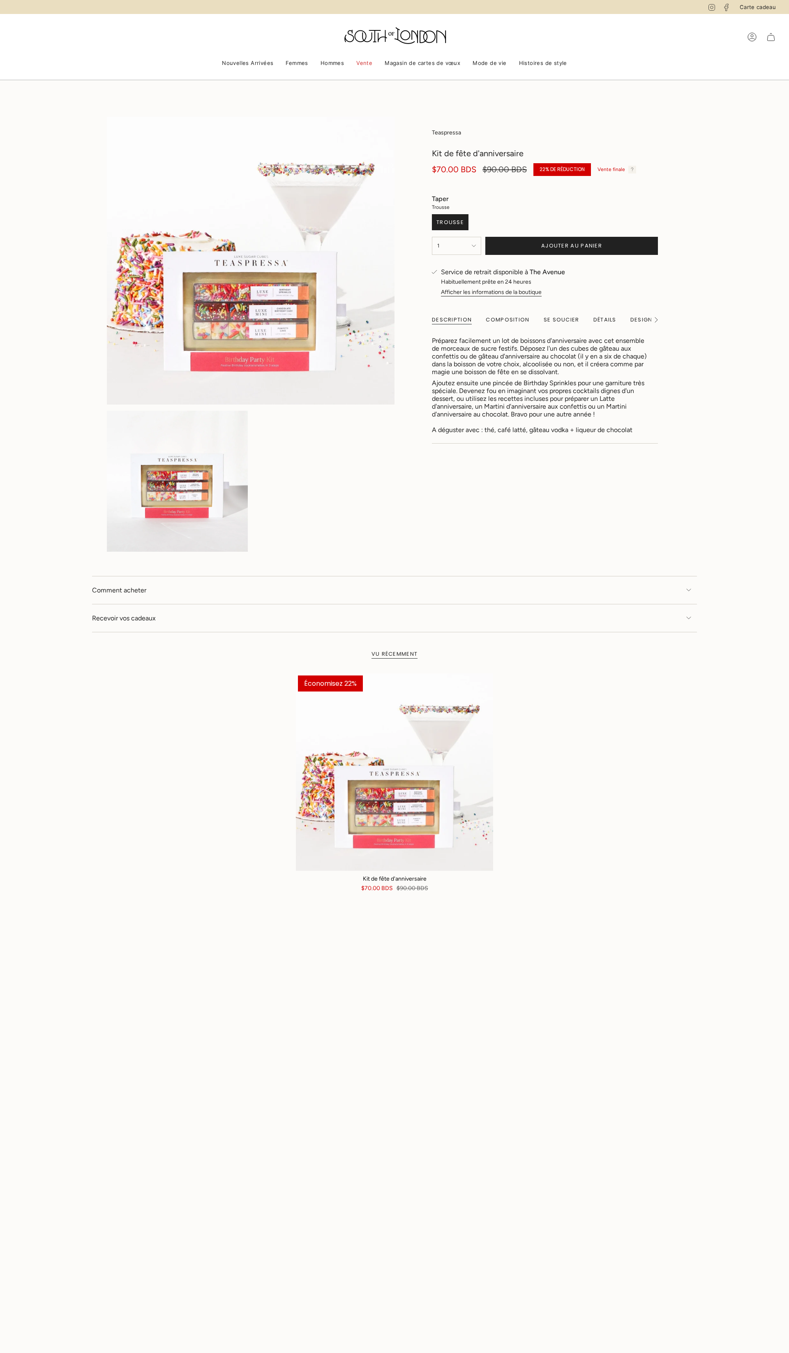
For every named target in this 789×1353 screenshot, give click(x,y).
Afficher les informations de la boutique (491, 292)
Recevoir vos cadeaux (124, 618)
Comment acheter (119, 590)
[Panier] (770, 37)
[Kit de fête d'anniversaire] (394, 772)
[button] (247, 64)
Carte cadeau (758, 7)
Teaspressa (446, 132)
